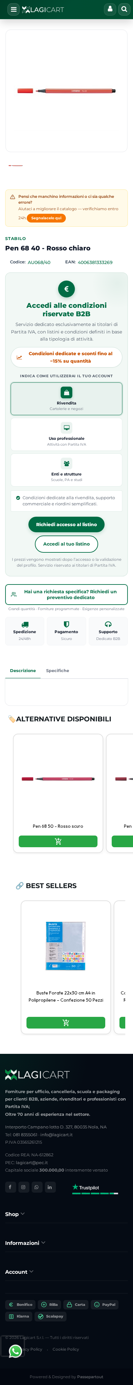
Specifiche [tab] (57, 670)
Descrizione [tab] (23, 670)
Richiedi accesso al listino (66, 524)
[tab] (66, 1214)
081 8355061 (25, 1134)
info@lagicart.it (56, 1134)
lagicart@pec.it (32, 1162)
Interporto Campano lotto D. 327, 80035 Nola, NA (56, 1126)
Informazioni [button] (23, 1243)
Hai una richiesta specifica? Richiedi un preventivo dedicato (70, 594)
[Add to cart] (58, 841)
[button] (66, 91)
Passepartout (90, 1376)
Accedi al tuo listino (66, 544)
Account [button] (17, 1272)
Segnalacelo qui (46, 218)
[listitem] (58, 793)
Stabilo (15, 238)
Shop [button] (12, 1214)
